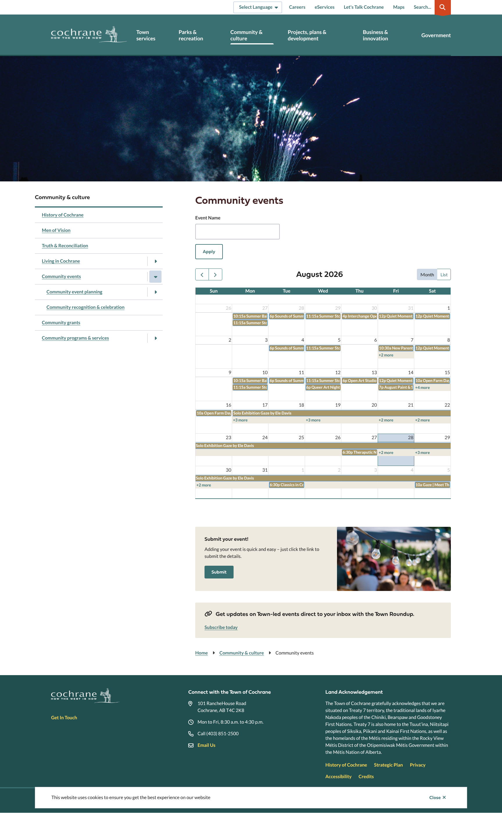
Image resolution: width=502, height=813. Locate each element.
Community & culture (246, 35)
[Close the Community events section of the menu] (155, 277)
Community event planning (74, 292)
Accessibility (338, 776)
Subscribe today (221, 627)
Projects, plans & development (307, 35)
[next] (215, 274)
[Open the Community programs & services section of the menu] (155, 338)
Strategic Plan (388, 765)
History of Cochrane (63, 215)
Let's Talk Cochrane (364, 7)
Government (436, 35)
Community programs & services (75, 338)
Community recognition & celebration (85, 307)
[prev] (202, 274)
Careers (297, 7)
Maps (398, 7)
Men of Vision (56, 230)
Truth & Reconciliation (65, 245)
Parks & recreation (191, 35)
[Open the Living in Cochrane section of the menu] (155, 261)
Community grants (61, 322)
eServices (324, 7)
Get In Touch (64, 717)
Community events (61, 276)
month (427, 274)
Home (201, 653)
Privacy (418, 765)
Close (435, 797)
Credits (366, 776)
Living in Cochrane (61, 261)
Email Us (206, 745)
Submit (219, 572)
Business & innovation (375, 35)
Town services (145, 35)
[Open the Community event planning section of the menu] (155, 292)
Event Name (207, 218)
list (444, 274)
